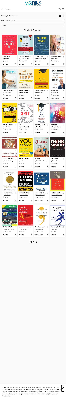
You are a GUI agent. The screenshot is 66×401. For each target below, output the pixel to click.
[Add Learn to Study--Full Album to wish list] (63, 64)
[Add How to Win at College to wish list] (47, 98)
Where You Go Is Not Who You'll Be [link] (41, 124)
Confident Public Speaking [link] (9, 227)
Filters (4, 25)
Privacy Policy (46, 387)
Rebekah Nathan (24, 92)
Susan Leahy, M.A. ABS (9, 229)
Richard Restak (55, 161)
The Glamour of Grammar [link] (41, 227)
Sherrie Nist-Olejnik (41, 58)
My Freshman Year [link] (24, 90)
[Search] (2, 9)
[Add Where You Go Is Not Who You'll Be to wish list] (47, 132)
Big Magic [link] (54, 124)
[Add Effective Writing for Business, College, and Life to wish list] (32, 201)
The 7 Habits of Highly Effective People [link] (9, 159)
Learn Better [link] (6, 56)
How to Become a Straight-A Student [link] (25, 227)
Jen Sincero (7, 127)
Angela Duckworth (24, 127)
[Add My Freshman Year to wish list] (32, 98)
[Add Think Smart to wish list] (63, 167)
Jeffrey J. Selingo (24, 58)
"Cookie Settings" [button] (49, 392)
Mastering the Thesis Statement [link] (57, 227)
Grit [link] (20, 124)
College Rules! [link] (39, 56)
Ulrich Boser (7, 58)
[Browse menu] (63, 9)
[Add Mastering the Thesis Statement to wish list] (63, 235)
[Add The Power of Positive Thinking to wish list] (63, 201)
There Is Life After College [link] (25, 56)
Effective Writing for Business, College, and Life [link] (25, 193)
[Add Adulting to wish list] (47, 167)
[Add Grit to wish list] (32, 132)
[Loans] (59, 10)
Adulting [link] (37, 159)
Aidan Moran (55, 58)
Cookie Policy (6, 396)
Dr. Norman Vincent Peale (57, 195)
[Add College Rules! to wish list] (47, 64)
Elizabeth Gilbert (56, 127)
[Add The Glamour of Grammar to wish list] (47, 235)
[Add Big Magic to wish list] (63, 132)
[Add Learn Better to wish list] (16, 64)
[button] (60, 16)
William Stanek (24, 195)
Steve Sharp (55, 229)
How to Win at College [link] (41, 90)
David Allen (55, 92)
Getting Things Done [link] (57, 90)
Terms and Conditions (32, 387)
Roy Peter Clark (40, 229)
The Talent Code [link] (8, 193)
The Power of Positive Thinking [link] (57, 193)
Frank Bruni (39, 127)
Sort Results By (5, 21)
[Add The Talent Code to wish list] (16, 201)
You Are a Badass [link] (8, 124)
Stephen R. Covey (8, 161)
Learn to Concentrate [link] (9, 90)
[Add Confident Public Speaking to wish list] (16, 235)
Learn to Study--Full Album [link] (57, 56)
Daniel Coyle (7, 195)
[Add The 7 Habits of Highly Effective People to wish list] (16, 167)
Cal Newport (39, 92)
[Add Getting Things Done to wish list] (63, 98)
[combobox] (29, 9)
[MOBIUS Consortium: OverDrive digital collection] (33, 3)
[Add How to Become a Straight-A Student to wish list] (32, 235)
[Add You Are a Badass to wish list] (16, 132)
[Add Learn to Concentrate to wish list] (16, 98)
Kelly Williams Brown (41, 161)
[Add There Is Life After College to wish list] (32, 64)
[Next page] (36, 242)
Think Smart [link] (54, 159)
